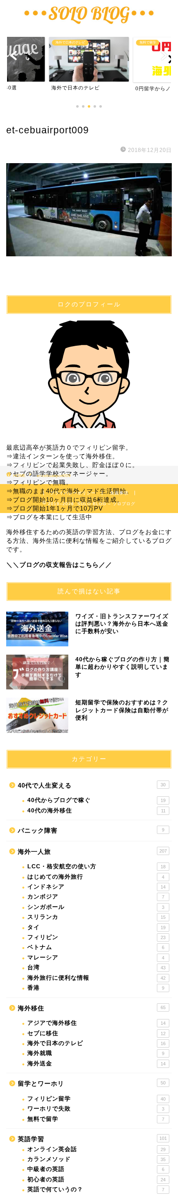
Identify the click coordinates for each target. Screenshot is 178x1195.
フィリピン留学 (96, 1099)
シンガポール (95, 907)
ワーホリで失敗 (95, 1109)
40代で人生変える (92, 785)
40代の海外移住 (96, 810)
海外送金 (96, 1063)
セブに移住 (96, 1033)
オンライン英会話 (96, 1149)
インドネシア (96, 887)
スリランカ (96, 917)
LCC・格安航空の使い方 (96, 866)
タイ (96, 927)
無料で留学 (95, 1119)
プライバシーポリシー (73, 493)
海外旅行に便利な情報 (96, 978)
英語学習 (92, 1138)
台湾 (96, 967)
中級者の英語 (95, 1169)
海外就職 (95, 1053)
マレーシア (95, 957)
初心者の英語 (96, 1179)
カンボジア (95, 897)
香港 (95, 988)
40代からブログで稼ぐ (96, 800)
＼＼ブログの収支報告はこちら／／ (59, 564)
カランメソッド (96, 1159)
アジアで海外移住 (96, 1023)
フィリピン (96, 937)
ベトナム (95, 947)
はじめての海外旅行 (95, 877)
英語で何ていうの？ (95, 1189)
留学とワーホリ (92, 1083)
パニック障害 (91, 830)
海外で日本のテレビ (96, 1043)
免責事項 (119, 493)
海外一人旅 (92, 851)
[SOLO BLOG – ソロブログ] (89, 24)
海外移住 (92, 1008)
